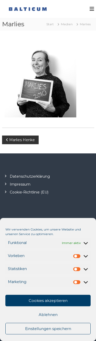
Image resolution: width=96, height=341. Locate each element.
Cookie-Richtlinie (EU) (29, 192)
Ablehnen (48, 314)
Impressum (20, 184)
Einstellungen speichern (48, 328)
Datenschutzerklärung (30, 176)
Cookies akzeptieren (48, 300)
